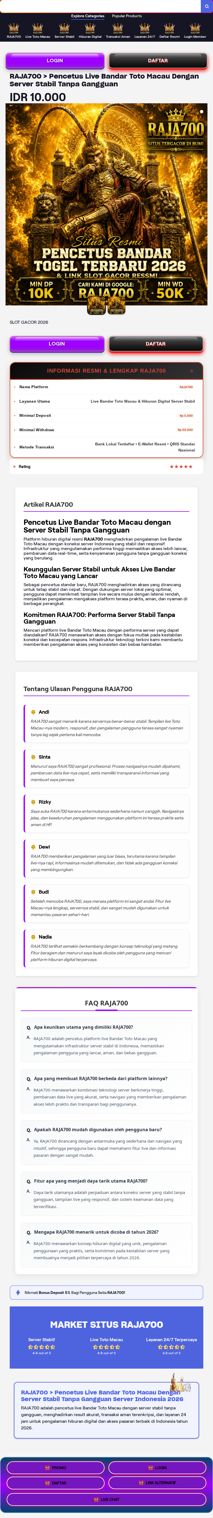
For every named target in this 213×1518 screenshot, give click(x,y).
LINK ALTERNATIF (161, 1484)
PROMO (59, 1466)
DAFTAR (158, 60)
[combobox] (100, 6)
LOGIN (55, 60)
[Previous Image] (10, 205)
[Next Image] (203, 205)
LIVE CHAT (110, 1501)
